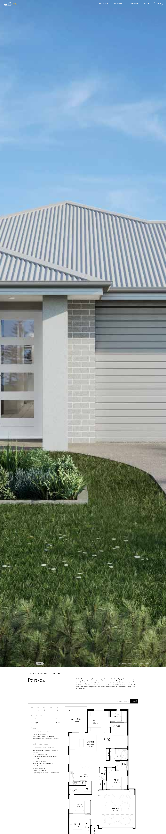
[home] (10, 3)
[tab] (134, 701)
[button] (105, 4)
